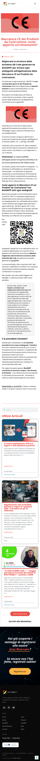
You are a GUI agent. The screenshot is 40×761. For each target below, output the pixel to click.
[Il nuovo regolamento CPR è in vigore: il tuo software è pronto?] (20, 430)
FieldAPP (23, 723)
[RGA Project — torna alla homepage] (10, 3)
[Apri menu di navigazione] (35, 3)
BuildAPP (5, 723)
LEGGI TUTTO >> (8, 466)
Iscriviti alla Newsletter (20, 621)
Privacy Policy (6, 738)
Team (22, 717)
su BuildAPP (11, 386)
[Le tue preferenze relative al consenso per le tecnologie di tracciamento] (36, 757)
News (22, 729)
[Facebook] (9, 707)
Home (4, 717)
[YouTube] (13, 707)
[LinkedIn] (4, 707)
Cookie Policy (16, 738)
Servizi (4, 720)
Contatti (4, 729)
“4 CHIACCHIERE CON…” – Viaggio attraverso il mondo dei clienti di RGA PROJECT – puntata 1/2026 (20, 572)
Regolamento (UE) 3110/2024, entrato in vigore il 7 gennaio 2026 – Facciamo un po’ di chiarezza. (18, 507)
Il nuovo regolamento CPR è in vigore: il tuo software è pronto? (19, 444)
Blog (22, 726)
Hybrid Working (7, 726)
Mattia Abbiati (17, 758)
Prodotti (23, 720)
